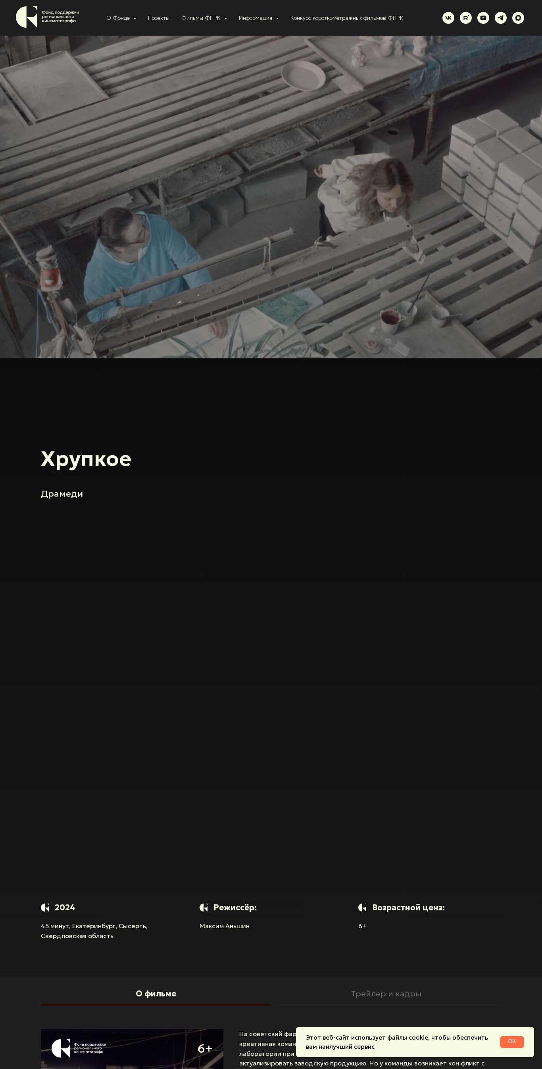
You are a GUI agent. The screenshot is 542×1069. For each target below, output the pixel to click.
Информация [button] (256, 17)
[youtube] (483, 18)
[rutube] (466, 18)
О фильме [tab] (156, 993)
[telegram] (501, 18)
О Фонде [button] (118, 17)
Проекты (158, 17)
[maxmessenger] (518, 18)
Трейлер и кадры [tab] (386, 993)
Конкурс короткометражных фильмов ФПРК (347, 17)
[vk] (448, 18)
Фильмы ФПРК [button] (201, 17)
